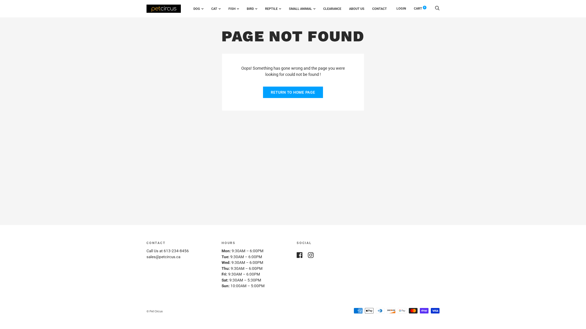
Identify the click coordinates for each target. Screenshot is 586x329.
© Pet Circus (154, 311)
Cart (419, 8)
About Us (356, 9)
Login (401, 8)
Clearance (332, 9)
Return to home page (293, 92)
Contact (379, 9)
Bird (250, 9)
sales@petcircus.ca (163, 257)
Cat (214, 9)
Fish (232, 9)
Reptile (271, 9)
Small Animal (300, 9)
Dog (196, 9)
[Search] (437, 8)
